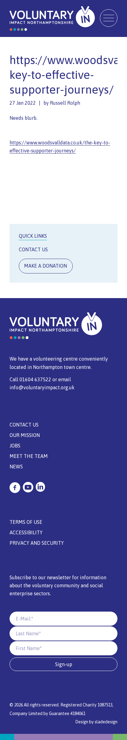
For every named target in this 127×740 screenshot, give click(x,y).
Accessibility (26, 532)
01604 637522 (35, 379)
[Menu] (105, 12)
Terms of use (26, 522)
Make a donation (45, 266)
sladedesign (106, 721)
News (16, 466)
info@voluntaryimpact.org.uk (42, 387)
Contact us (33, 249)
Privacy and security (37, 543)
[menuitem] (105, 12)
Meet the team (29, 456)
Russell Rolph (65, 103)
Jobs (15, 445)
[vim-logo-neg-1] (53, 18)
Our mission (25, 435)
